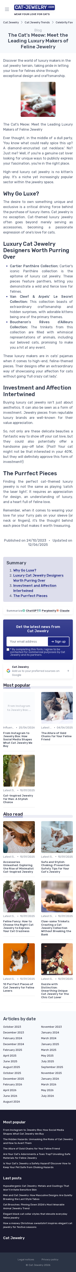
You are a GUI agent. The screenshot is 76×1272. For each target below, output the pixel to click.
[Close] (66, 620)
